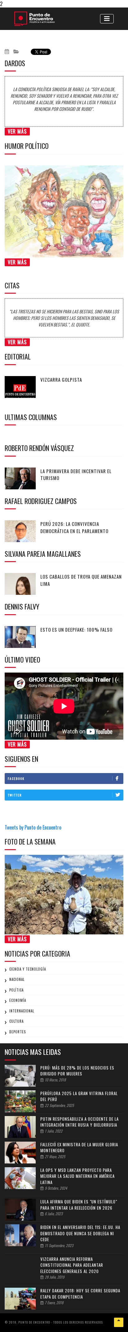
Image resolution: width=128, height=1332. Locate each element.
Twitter (15, 795)
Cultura (16, 1021)
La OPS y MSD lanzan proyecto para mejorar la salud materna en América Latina (77, 1176)
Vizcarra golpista (61, 379)
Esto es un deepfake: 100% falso (76, 629)
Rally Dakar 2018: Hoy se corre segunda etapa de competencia (80, 1293)
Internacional (21, 1010)
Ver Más (17, 131)
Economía (17, 1000)
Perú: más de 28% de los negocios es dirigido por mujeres (77, 1071)
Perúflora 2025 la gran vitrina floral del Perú (79, 1096)
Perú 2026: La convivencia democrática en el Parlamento (74, 527)
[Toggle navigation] (107, 18)
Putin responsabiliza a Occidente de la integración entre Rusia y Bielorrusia (79, 1122)
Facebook (16, 778)
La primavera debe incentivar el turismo (76, 475)
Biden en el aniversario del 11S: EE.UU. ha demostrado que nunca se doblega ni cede (80, 1233)
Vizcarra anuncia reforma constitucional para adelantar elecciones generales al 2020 (71, 1265)
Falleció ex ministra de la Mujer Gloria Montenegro (79, 1147)
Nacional (17, 979)
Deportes (17, 1031)
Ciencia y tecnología (27, 969)
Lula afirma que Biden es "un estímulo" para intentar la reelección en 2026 (78, 1204)
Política (16, 989)
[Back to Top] (118, 1322)
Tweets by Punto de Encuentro (33, 827)
